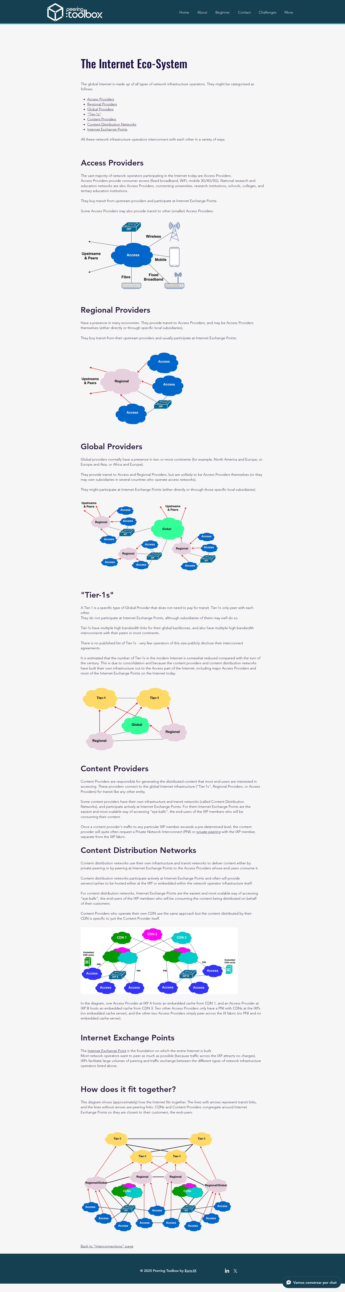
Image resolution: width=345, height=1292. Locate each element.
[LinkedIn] (227, 1271)
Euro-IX (190, 1271)
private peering (208, 832)
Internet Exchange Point (107, 1051)
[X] (235, 1271)
